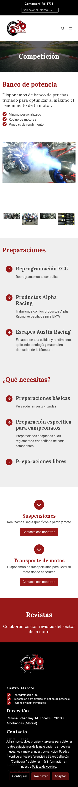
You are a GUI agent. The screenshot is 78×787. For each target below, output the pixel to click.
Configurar (19, 776)
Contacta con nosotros (39, 532)
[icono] (39, 505)
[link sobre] (39, 666)
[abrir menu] (71, 28)
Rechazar (41, 776)
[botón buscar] (62, 28)
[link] (16, 28)
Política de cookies (44, 766)
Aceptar (60, 776)
